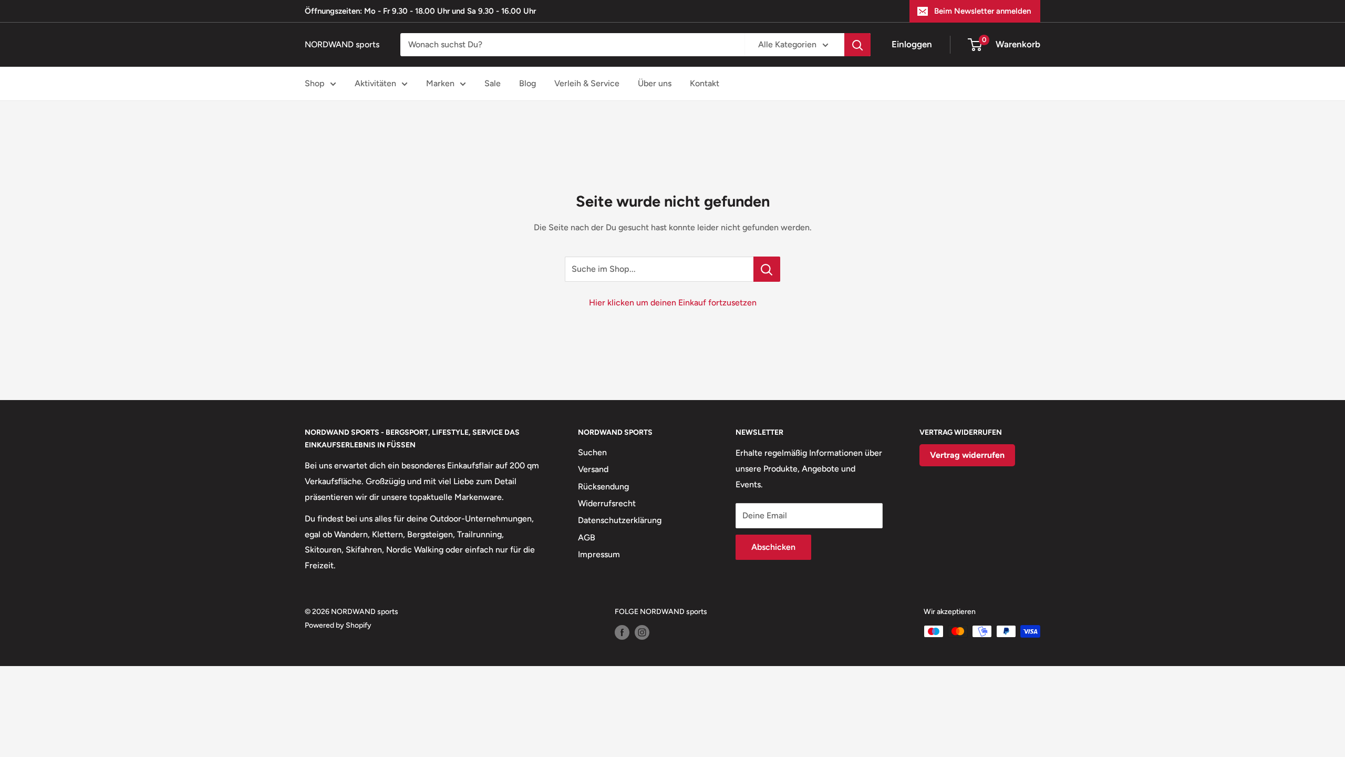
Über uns (654, 83)
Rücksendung (603, 487)
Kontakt (704, 83)
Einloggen (912, 44)
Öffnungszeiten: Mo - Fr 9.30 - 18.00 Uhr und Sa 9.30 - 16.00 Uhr (420, 11)
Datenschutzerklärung (619, 520)
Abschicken (773, 547)
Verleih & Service (586, 83)
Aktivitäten (375, 83)
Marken (440, 83)
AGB (586, 538)
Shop (315, 83)
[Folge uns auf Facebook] (622, 632)
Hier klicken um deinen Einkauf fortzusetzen (673, 303)
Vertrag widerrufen (967, 455)
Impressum (599, 554)
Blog (527, 83)
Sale (492, 83)
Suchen (592, 452)
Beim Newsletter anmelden (982, 11)
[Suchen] (857, 44)
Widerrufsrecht (607, 503)
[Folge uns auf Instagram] (642, 632)
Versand (593, 469)
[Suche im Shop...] (766, 269)
